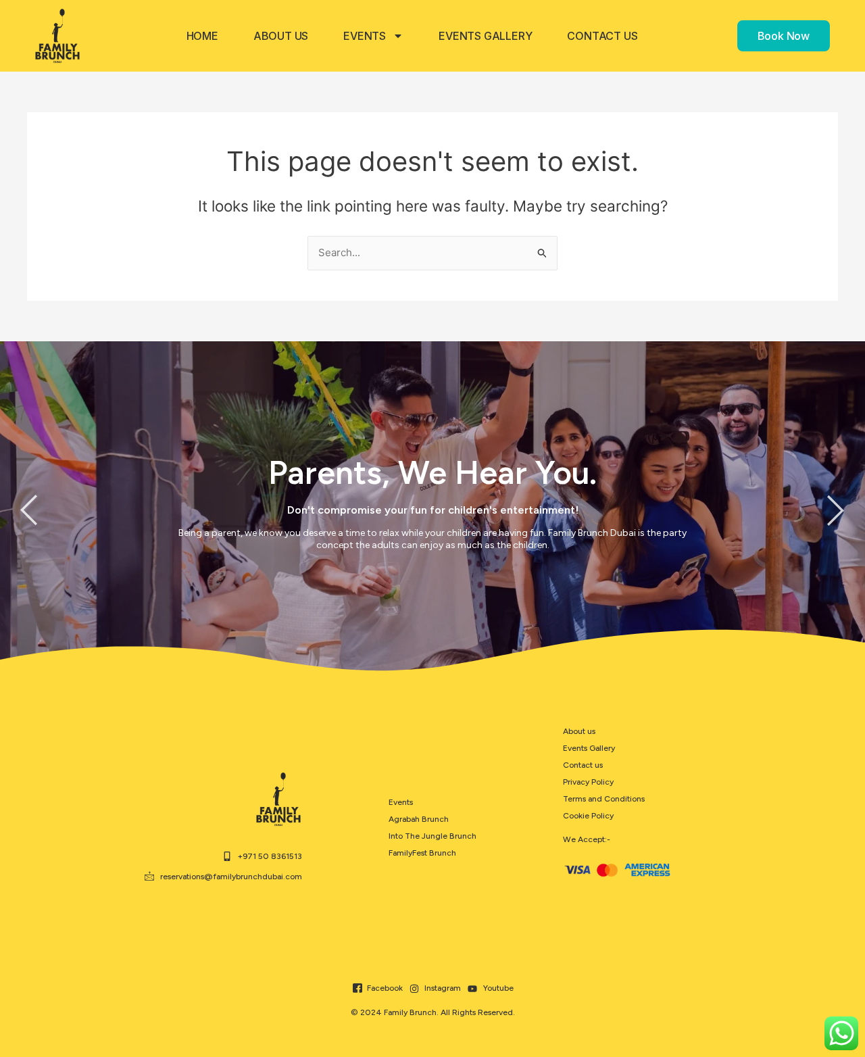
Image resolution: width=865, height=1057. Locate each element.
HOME (202, 36)
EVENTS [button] (364, 36)
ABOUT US (280, 36)
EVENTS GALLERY (485, 36)
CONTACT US (602, 36)
